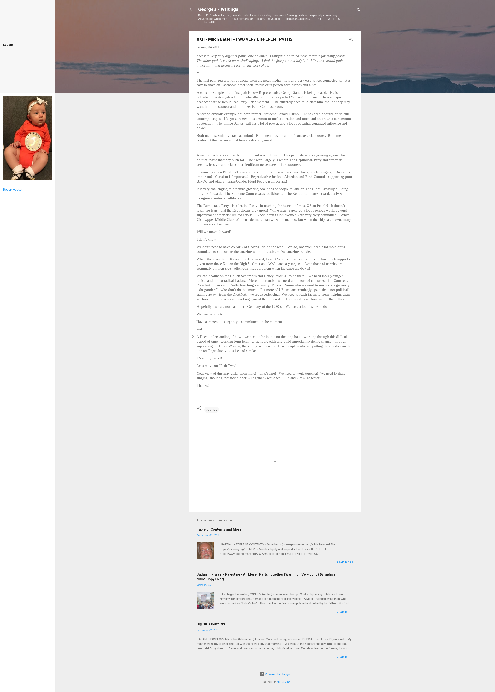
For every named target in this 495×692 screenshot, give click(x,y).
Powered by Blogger (277, 674)
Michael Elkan (283, 682)
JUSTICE (211, 409)
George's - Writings (218, 9)
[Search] (358, 10)
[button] (351, 40)
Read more (344, 562)
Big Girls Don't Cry (211, 624)
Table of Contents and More (219, 529)
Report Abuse (12, 189)
